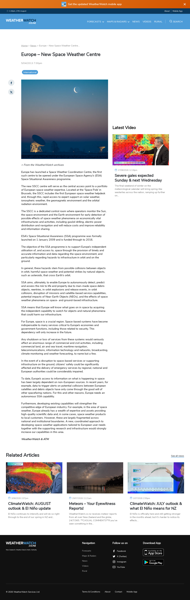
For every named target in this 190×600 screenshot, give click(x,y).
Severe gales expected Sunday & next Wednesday (138, 178)
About (167, 11)
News (136, 21)
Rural (158, 21)
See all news (177, 456)
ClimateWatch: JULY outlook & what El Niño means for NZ (156, 506)
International (30, 72)
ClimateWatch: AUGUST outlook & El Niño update (29, 506)
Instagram (121, 561)
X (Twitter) (122, 556)
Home (24, 45)
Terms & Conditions (91, 591)
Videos (147, 21)
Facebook (121, 551)
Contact (118, 591)
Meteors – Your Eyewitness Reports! (92, 506)
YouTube (121, 567)
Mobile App (178, 11)
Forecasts (94, 21)
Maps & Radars (117, 21)
